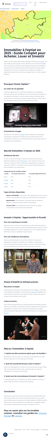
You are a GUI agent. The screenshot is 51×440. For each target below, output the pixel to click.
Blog (30, 2)
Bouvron (6, 313)
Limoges (41, 61)
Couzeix (6, 186)
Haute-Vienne (15, 8)
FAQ (24, 429)
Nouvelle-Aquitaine (4, 8)
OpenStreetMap (26, 41)
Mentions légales (35, 429)
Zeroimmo (35, 40)
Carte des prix (35, 4)
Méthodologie (18, 429)
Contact (28, 429)
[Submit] (15, 4)
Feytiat (22, 8)
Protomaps (37, 41)
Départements (43, 2)
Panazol (6, 183)
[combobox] (20, 3)
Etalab (27, 40)
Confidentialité (44, 429)
